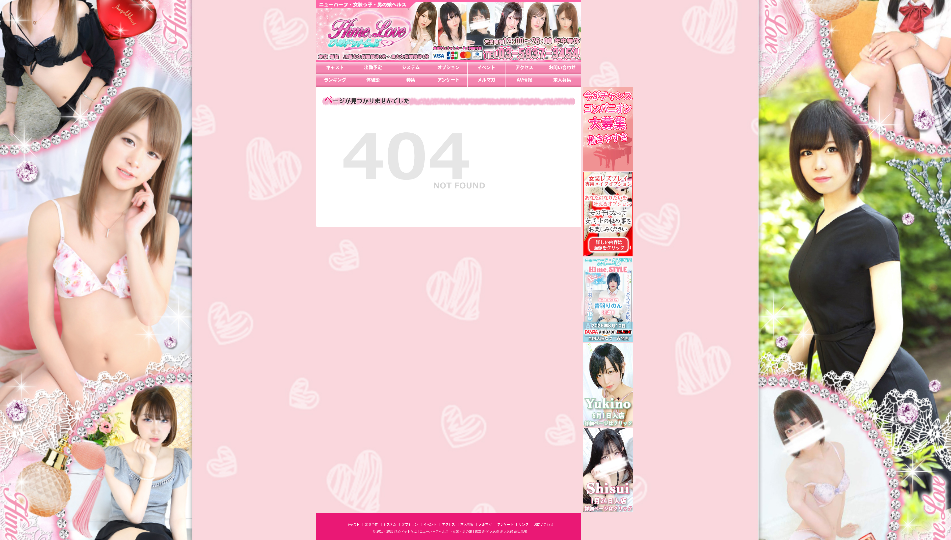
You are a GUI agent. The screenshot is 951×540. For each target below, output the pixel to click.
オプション (448, 68)
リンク (523, 524)
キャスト (335, 68)
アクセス (524, 68)
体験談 (373, 80)
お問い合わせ (562, 68)
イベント (486, 68)
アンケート (448, 80)
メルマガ (486, 80)
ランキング (335, 80)
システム (411, 68)
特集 (410, 80)
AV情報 (524, 80)
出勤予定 (373, 68)
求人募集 (562, 80)
